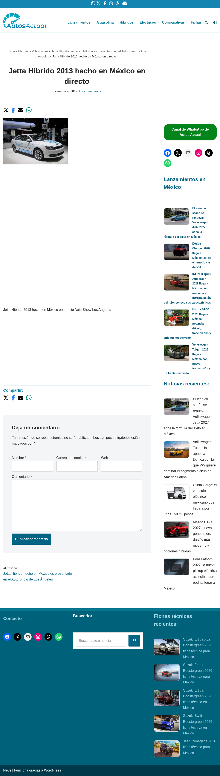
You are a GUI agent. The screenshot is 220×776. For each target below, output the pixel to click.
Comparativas (173, 22)
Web (104, 458)
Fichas (196, 22)
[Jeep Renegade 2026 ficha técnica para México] (167, 749)
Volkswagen (40, 51)
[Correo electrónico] (188, 153)
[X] (178, 153)
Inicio (11, 51)
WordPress (52, 770)
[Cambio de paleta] (215, 22)
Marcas (23, 51)
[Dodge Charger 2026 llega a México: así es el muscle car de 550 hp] (176, 253)
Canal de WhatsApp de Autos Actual (190, 132)
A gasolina (105, 22)
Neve (7, 770)
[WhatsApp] (167, 163)
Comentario (22, 476)
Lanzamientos (78, 22)
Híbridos (127, 22)
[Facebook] (167, 153)
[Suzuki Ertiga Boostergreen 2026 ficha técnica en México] (167, 699)
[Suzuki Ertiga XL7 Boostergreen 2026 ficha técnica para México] (167, 648)
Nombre (19, 458)
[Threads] (209, 153)
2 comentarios (91, 91)
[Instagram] (198, 153)
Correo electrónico (71, 458)
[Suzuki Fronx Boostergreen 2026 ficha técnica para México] (167, 673)
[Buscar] (206, 22)
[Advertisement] (77, 203)
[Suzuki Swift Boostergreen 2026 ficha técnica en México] (167, 724)
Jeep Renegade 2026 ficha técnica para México (199, 747)
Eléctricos (148, 22)
